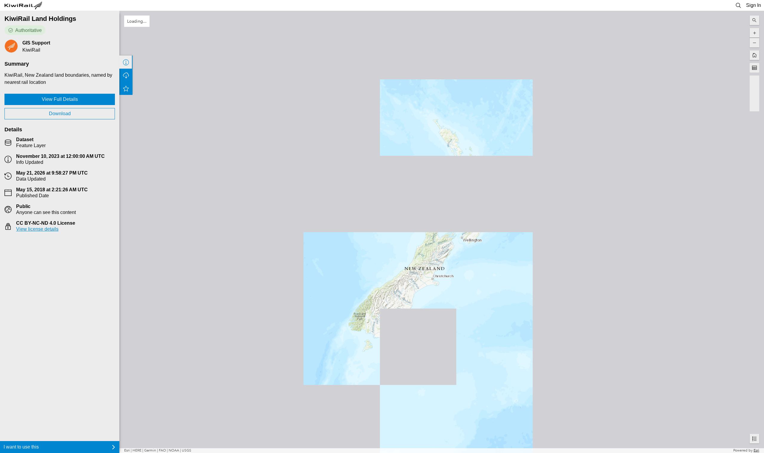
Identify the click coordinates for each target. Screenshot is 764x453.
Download (60, 113)
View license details (37, 229)
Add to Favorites (126, 88)
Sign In (753, 5)
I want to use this (21, 446)
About (126, 62)
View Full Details (60, 99)
